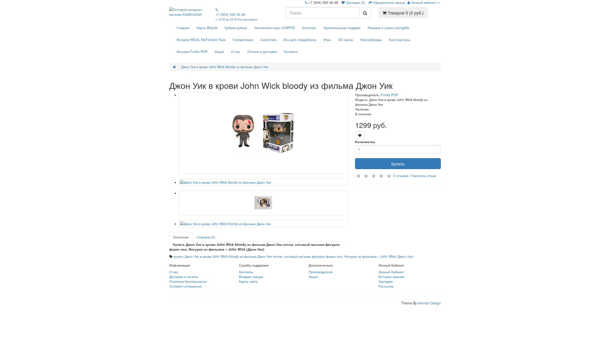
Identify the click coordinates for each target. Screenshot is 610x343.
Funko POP (389, 94)
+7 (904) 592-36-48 (236, 16)
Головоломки (243, 39)
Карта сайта (248, 281)
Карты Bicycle (207, 27)
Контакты (291, 51)
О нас (235, 51)
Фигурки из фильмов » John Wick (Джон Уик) (378, 256)
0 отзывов (400, 175)
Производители (321, 271)
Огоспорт (309, 27)
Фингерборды (371, 39)
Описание (181, 237)
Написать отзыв (423, 175)
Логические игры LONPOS (274, 27)
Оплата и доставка (262, 51)
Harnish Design (429, 303)
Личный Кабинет (391, 271)
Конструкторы (399, 39)
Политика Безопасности (188, 281)
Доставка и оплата (183, 276)
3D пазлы (345, 39)
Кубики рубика (236, 27)
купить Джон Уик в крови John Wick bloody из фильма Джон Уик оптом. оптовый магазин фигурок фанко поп (258, 256)
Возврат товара (251, 276)
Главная (183, 27)
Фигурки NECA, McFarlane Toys (201, 39)
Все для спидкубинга (300, 39)
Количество (365, 141)
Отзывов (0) (206, 237)
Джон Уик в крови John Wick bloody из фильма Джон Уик (224, 66)
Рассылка (385, 286)
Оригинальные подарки (342, 27)
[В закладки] (360, 135)
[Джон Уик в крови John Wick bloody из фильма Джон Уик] (263, 133)
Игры (327, 39)
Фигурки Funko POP (192, 51)
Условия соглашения (185, 286)
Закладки (385, 281)
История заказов (391, 276)
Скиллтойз (268, 39)
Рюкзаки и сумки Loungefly (388, 27)
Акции (219, 51)
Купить (398, 164)
